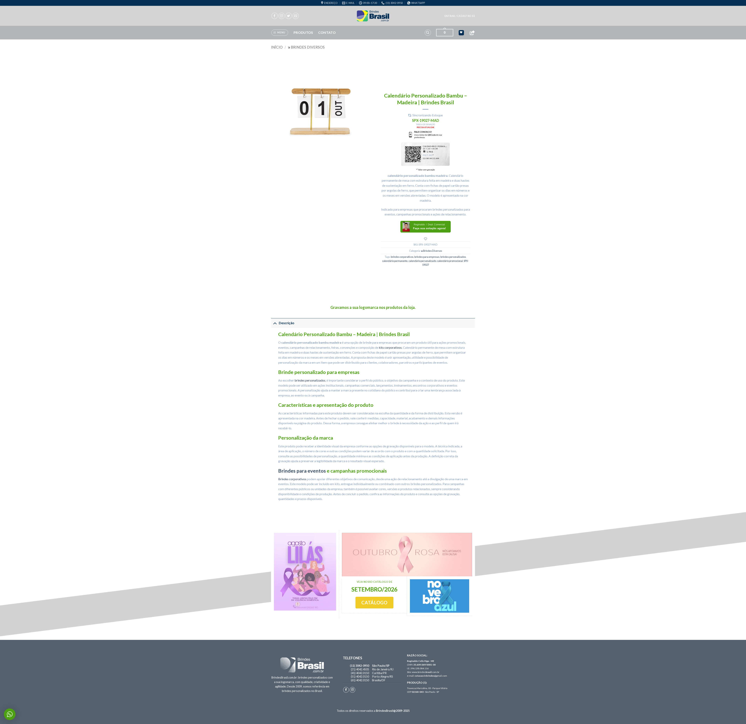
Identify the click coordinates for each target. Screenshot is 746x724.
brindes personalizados (453, 256)
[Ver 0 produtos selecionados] (461, 32)
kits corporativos (390, 347)
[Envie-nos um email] (295, 16)
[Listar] (425, 238)
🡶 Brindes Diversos (306, 47)
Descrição (286, 323)
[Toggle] (275, 323)
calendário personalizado (422, 260)
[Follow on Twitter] (288, 16)
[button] (459, 15)
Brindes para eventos (302, 471)
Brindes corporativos (292, 479)
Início (277, 47)
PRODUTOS (303, 32)
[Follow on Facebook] (274, 16)
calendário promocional (450, 260)
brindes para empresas (426, 256)
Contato (327, 32)
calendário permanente (395, 260)
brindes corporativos (402, 256)
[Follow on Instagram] (281, 16)
